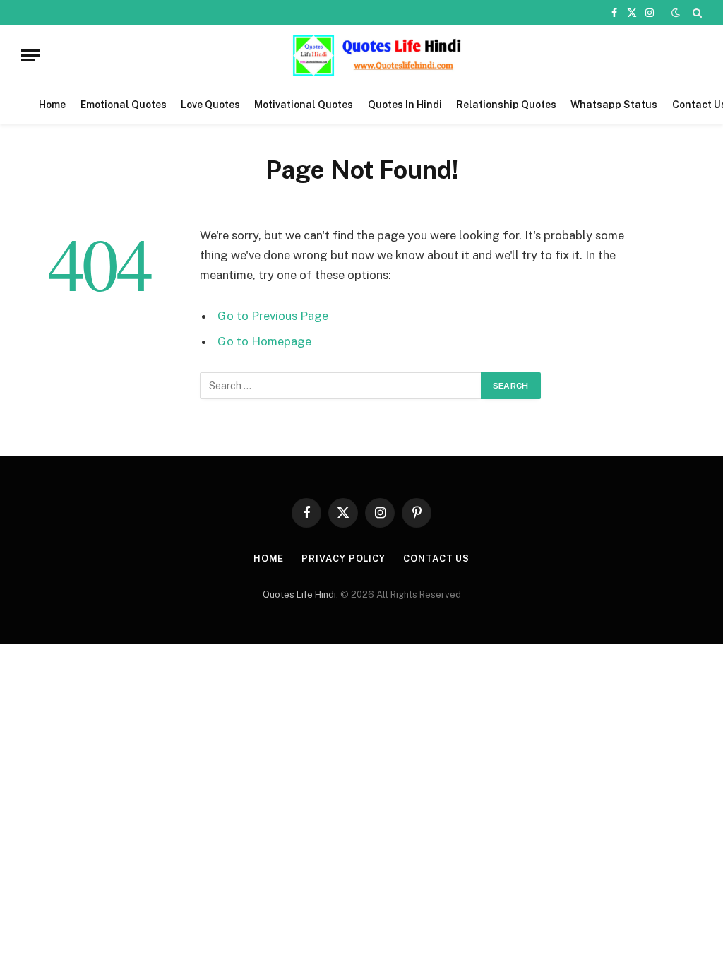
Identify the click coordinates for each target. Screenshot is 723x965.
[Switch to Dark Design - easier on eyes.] (675, 13)
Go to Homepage (264, 341)
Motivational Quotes (303, 104)
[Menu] (30, 55)
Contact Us (436, 558)
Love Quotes (210, 104)
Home (52, 104)
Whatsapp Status (613, 104)
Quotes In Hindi (405, 104)
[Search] (696, 12)
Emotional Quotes (123, 104)
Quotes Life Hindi (299, 594)
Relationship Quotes (506, 104)
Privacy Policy (343, 558)
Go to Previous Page (272, 316)
